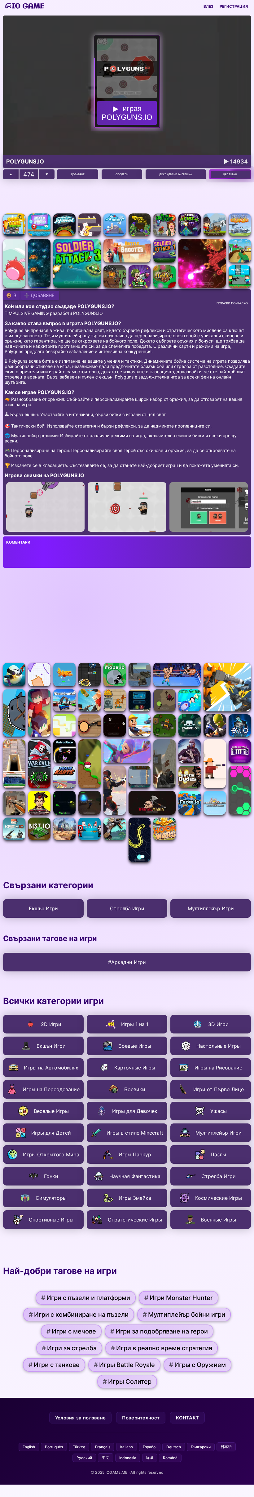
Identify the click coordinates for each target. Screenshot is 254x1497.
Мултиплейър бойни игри (184, 1314)
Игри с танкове (54, 1365)
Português (54, 1447)
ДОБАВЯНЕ (78, 174)
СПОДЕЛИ (122, 174)
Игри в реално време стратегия (161, 1348)
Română (170, 1457)
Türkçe (79, 1447)
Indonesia (127, 1457)
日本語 (226, 1446)
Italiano (126, 1447)
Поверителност (141, 1418)
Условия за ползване (80, 1418)
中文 (105, 1457)
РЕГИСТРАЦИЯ (234, 6)
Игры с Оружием (197, 1365)
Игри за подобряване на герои (159, 1331)
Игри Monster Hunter (178, 1298)
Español (149, 1447)
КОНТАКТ (187, 1418)
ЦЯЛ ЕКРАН (230, 174)
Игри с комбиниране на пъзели (79, 1314)
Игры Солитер (127, 1381)
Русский (84, 1457)
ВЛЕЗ (208, 6)
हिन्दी (149, 1457)
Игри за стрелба (69, 1348)
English (29, 1447)
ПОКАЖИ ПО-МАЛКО (232, 303)
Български (201, 1447)
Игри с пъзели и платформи (85, 1298)
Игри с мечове (71, 1331)
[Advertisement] (127, 196)
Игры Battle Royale (124, 1365)
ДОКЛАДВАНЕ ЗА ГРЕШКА (175, 174)
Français (102, 1447)
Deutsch (173, 1447)
